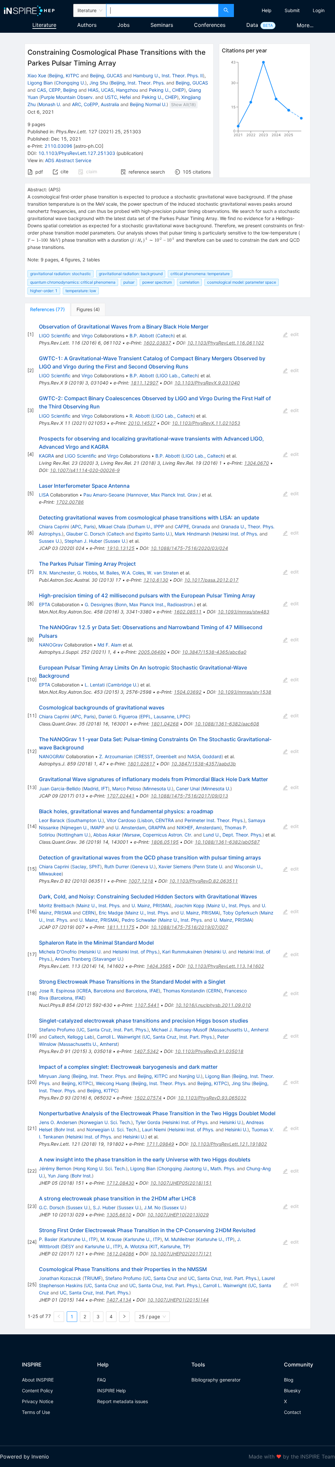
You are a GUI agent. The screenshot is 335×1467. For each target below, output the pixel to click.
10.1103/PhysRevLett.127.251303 (76, 153)
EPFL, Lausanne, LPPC (164, 716)
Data (252, 25)
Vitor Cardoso (121, 820)
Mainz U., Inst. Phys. (99, 905)
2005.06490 (152, 652)
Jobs (123, 25)
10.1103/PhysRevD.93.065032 (212, 1097)
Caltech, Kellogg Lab (70, 1037)
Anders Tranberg (73, 959)
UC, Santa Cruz (160, 1278)
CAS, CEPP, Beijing (57, 90)
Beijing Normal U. (148, 104)
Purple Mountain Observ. (67, 97)
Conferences (209, 25)
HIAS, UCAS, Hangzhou (113, 90)
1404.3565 (158, 966)
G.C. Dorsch (51, 1207)
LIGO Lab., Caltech (177, 375)
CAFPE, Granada (192, 526)
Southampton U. (85, 820)
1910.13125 (120, 548)
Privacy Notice (37, 1401)
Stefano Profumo (57, 1029)
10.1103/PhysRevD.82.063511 (203, 881)
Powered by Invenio (24, 1456)
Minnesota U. (158, 788)
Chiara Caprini (54, 526)
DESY (68, 1246)
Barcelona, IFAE (142, 990)
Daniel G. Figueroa (117, 716)
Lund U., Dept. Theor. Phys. (232, 834)
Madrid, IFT (95, 788)
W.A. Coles (132, 572)
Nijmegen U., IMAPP (83, 827)
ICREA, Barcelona (96, 990)
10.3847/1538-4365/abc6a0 (214, 652)
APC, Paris (83, 526)
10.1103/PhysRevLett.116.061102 (225, 343)
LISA (44, 495)
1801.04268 (165, 723)
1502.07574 (148, 1097)
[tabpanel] (168, 822)
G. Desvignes (99, 604)
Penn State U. (208, 866)
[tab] (47, 309)
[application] (265, 100)
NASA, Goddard (204, 756)
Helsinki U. (90, 951)
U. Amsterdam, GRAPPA (140, 827)
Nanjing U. (190, 1076)
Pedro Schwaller (139, 920)
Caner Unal (188, 788)
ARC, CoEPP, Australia (95, 104)
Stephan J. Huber (83, 541)
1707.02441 (120, 796)
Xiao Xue (36, 75)
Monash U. (50, 104)
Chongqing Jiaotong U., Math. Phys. (197, 1168)
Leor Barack (52, 820)
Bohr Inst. (65, 1129)
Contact (292, 1412)
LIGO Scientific (55, 335)
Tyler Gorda (147, 1122)
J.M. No (152, 1207)
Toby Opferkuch (240, 912)
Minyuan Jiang (54, 1076)
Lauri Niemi (154, 1129)
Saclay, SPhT (86, 866)
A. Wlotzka (136, 1246)
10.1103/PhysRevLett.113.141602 (225, 966)
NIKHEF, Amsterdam (198, 827)
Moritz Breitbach (56, 905)
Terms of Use (36, 1412)
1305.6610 (118, 1214)
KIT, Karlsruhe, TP (169, 1246)
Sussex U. (49, 541)
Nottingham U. (73, 834)
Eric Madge (111, 912)
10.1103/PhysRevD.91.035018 (209, 1051)
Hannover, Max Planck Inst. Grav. (163, 495)
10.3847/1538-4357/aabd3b (203, 763)
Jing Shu (98, 82)
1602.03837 (157, 343)
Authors (87, 25)
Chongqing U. (70, 82)
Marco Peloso (126, 788)
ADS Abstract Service (68, 160)
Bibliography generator (215, 1379)
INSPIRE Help (111, 1390)
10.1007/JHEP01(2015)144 (178, 1300)
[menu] (285, 10)
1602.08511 (188, 611)
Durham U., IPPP (146, 526)
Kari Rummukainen (182, 951)
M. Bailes (109, 572)
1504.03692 (188, 692)
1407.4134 (118, 1300)
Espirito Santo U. (152, 533)
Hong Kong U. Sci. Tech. (100, 1168)
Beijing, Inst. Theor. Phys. (138, 82)
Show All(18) (183, 104)
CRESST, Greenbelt (156, 756)
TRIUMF (92, 1278)
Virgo (87, 335)
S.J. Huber (104, 1207)
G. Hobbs (87, 572)
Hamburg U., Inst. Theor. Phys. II (168, 75)
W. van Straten (163, 572)
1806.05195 (165, 842)
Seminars (161, 25)
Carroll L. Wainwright (119, 1037)
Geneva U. (143, 866)
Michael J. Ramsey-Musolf (179, 1029)
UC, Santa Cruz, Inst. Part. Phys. (112, 1029)
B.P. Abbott (142, 335)
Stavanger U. (108, 959)
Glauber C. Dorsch (85, 533)
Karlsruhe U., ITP (78, 1239)
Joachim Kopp (189, 905)
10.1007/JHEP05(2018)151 (181, 1183)
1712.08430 (120, 1183)
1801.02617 (141, 763)
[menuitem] (267, 10)
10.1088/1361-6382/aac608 (227, 723)
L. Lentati (95, 684)
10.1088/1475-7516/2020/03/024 (189, 548)
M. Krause (111, 1239)
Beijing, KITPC (64, 75)
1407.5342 (146, 1051)
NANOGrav (51, 645)
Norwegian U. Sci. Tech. (105, 1122)
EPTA (44, 604)
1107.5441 (146, 1005)
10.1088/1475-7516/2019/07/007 (189, 927)
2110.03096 (58, 146)
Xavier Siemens (174, 866)
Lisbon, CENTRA (156, 820)
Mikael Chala (112, 526)
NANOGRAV (51, 756)
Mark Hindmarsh (192, 533)
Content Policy (37, 1390)
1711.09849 (160, 1144)
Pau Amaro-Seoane (104, 495)
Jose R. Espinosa (57, 990)
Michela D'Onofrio (58, 951)
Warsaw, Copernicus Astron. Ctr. (157, 834)
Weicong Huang (113, 1083)
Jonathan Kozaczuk (60, 1278)
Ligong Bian (40, 82)
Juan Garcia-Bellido (59, 788)
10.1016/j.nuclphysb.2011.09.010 (213, 1005)
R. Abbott (140, 416)
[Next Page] (124, 1316)
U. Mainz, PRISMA (151, 905)
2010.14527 (142, 423)
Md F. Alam (109, 645)
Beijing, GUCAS (106, 75)
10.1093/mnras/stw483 (243, 611)
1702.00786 (70, 502)
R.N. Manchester (57, 572)
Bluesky (292, 1390)
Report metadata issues (122, 1401)
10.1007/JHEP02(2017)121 (181, 1253)
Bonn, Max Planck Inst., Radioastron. (155, 604)
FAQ (101, 1379)
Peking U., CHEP (166, 90)
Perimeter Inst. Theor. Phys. (214, 820)
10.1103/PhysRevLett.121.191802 (228, 1144)
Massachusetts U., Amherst (239, 1029)
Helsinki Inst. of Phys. (235, 533)
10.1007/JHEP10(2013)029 (178, 1214)
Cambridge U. (122, 684)
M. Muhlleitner (179, 1239)
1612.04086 (120, 1253)
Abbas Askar (106, 834)
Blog (288, 1379)
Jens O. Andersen (58, 1122)
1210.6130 (155, 580)
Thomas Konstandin (184, 990)
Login (319, 10)
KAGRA (46, 456)
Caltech (165, 335)
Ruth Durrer (116, 866)
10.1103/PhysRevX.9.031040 (207, 383)
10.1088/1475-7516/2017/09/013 (189, 796)
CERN (88, 912)
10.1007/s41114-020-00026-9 (85, 470)
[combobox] (162, 10)
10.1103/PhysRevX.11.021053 (206, 423)
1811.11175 (120, 927)
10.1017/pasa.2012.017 (211, 580)
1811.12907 (144, 383)
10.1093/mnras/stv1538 (244, 692)
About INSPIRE (38, 1379)
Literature (44, 25)
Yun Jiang (58, 1175)
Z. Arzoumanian (115, 756)
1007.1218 (140, 881)
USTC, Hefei (118, 97)
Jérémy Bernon (55, 1168)
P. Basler (48, 1239)
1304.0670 (256, 463)
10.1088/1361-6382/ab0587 (227, 842)
